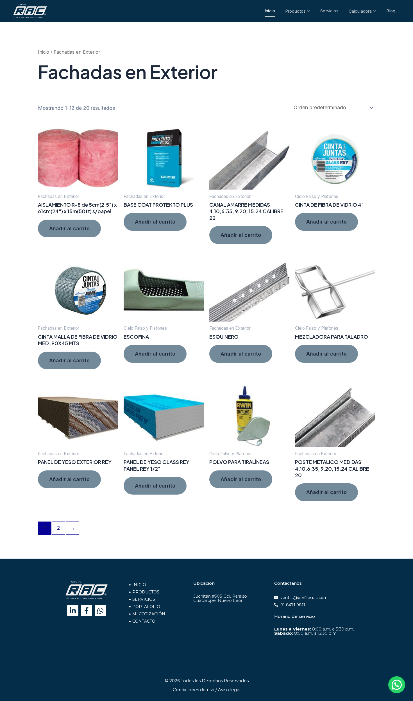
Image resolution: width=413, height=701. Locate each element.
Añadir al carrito (69, 228)
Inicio (270, 10)
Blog (390, 10)
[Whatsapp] (100, 610)
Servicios (329, 10)
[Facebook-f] (86, 610)
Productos (295, 11)
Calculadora (360, 11)
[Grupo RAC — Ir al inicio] (30, 11)
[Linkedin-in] (72, 610)
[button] (396, 684)
